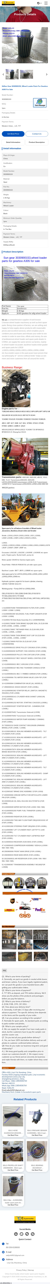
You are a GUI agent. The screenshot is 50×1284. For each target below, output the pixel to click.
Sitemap (31, 1270)
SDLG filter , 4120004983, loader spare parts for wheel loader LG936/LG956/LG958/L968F (13, 1201)
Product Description (37, 142)
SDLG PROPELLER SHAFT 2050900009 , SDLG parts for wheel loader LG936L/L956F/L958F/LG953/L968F (13, 1166)
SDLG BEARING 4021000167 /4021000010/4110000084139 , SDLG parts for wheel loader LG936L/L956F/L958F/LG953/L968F (37, 1166)
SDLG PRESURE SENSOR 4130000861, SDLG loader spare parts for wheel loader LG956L (37, 1132)
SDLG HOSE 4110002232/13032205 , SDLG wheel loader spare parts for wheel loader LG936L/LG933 (12, 1132)
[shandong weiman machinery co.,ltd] (8, 3)
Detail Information (13, 142)
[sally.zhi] (33, 1234)
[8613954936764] (21, 1234)
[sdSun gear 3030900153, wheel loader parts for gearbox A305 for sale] (25, 45)
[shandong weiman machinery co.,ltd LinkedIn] (16, 1234)
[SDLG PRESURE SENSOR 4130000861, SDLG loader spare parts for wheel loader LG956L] (37, 1116)
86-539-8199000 (13, 1247)
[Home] (25, 1222)
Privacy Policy (21, 1270)
